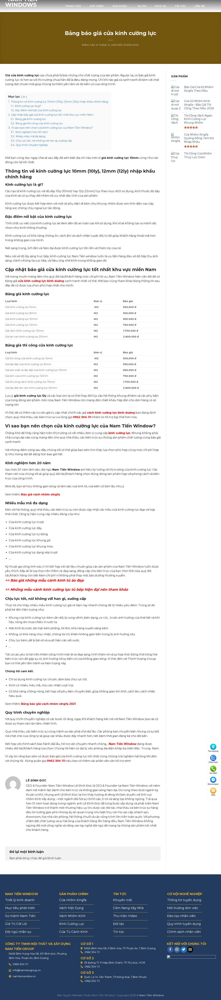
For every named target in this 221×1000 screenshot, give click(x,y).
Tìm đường (213, 751)
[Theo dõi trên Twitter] (184, 949)
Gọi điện (213, 773)
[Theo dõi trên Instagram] (177, 949)
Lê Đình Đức (131, 45)
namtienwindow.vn (24, 976)
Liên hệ (199, 6)
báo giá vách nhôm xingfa (49, 704)
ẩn (24, 96)
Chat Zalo (213, 762)
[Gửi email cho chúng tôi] (190, 949)
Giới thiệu (96, 6)
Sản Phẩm (119, 6)
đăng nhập (29, 858)
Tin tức (180, 6)
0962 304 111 (92, 952)
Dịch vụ (160, 6)
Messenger (213, 784)
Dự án (142, 6)
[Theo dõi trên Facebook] (170, 949)
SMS (213, 795)
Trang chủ (73, 6)
